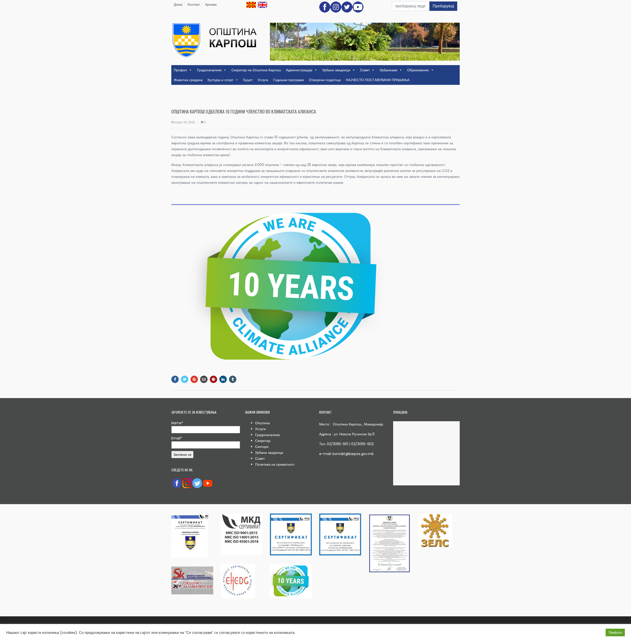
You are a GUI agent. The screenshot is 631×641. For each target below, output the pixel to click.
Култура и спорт (220, 79)
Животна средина (188, 79)
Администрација (299, 70)
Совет (365, 70)
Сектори (261, 446)
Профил (180, 70)
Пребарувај (443, 6)
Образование (418, 70)
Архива (211, 4)
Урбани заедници (336, 70)
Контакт (194, 4)
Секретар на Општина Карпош (256, 70)
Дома (178, 4)
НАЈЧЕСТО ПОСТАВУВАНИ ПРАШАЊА (377, 79)
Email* (176, 438)
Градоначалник (209, 70)
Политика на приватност (275, 464)
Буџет (248, 79)
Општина (262, 423)
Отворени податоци (325, 79)
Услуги (263, 79)
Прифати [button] (615, 632)
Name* (177, 423)
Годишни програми (288, 79)
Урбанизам (388, 70)
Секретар (262, 440)
